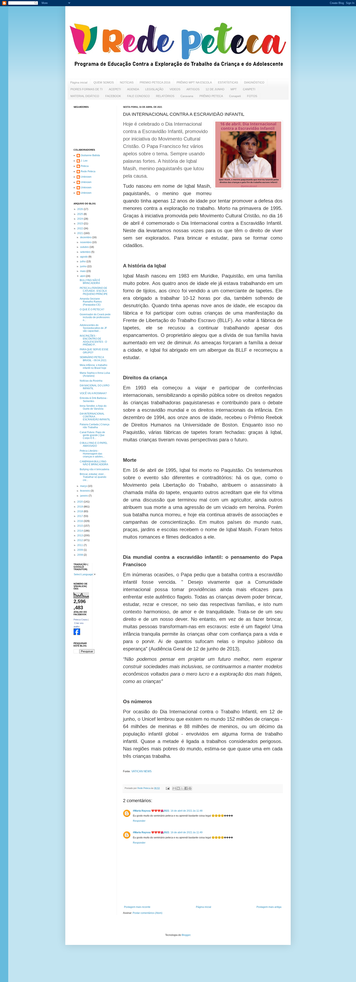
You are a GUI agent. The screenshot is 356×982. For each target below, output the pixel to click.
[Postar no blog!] (178, 788)
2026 (80, 209)
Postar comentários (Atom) (147, 913)
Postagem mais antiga (268, 907)
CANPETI (249, 89)
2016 (80, 521)
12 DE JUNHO (215, 89)
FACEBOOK (113, 96)
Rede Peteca (88, 171)
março (84, 486)
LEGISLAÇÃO (154, 89)
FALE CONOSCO (138, 96)
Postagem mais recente (137, 907)
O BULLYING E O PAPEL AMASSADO (94, 444)
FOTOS (252, 96)
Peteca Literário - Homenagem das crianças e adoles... (92, 453)
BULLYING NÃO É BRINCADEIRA (90, 282)
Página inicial (78, 82)
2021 (80, 233)
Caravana (186, 96)
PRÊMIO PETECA (211, 96)
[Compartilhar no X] (182, 788)
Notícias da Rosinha (91, 380)
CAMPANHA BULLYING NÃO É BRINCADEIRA (94, 463)
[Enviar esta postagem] (167, 788)
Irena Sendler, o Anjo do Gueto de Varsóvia (93, 407)
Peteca (85, 166)
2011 (80, 545)
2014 (80, 530)
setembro (85, 252)
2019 (80, 506)
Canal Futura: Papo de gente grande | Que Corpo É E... (92, 435)
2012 (80, 540)
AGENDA (133, 89)
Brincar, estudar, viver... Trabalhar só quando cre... (93, 477)
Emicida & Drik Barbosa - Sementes (94, 399)
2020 (80, 501)
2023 (80, 223)
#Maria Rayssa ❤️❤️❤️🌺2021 (151, 810)
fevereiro (85, 490)
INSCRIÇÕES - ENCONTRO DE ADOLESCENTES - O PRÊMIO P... (93, 340)
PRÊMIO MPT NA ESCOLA (194, 82)
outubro (84, 247)
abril (83, 276)
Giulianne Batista (90, 155)
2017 (80, 516)
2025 (80, 214)
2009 (80, 549)
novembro (86, 242)
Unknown (86, 176)
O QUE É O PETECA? (92, 309)
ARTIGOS (192, 89)
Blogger (186, 935)
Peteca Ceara (80, 619)
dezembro (86, 237)
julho (83, 261)
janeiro (84, 495)
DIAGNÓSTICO (254, 82)
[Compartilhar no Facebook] (186, 788)
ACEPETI (115, 89)
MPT (234, 89)
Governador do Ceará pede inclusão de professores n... (95, 317)
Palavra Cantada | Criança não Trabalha (94, 426)
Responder (139, 820)
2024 (80, 218)
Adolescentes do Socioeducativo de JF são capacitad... (93, 328)
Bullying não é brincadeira (94, 469)
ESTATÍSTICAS (228, 82)
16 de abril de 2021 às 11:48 (187, 810)
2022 (80, 228)
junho (83, 266)
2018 (80, 511)
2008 (80, 554)
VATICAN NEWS (141, 771)
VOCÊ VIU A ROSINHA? (93, 393)
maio (83, 271)
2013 (80, 535)
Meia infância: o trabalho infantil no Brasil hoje (93, 366)
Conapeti (235, 96)
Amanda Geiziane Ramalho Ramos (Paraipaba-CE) (91, 301)
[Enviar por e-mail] (174, 788)
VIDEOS (175, 89)
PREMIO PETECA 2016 (155, 82)
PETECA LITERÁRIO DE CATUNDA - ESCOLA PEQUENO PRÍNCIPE (94, 291)
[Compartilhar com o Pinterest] (190, 788)
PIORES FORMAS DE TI (86, 89)
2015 (80, 525)
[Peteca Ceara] (77, 634)
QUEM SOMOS (104, 82)
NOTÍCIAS (127, 82)
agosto (84, 256)
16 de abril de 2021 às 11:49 (187, 832)
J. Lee (84, 160)
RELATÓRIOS (165, 96)
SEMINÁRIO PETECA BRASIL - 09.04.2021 (93, 359)
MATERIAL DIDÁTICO (84, 96)
